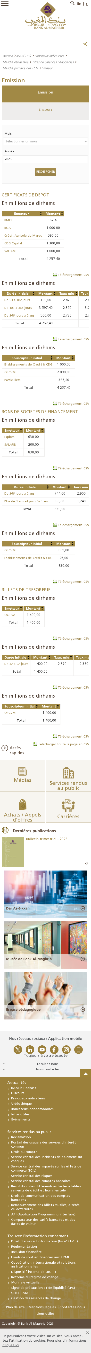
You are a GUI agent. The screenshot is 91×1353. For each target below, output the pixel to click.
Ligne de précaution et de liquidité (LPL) (43, 1288)
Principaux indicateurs (49, 56)
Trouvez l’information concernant (37, 1236)
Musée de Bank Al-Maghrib (29, 959)
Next (87, 863)
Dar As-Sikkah (18, 908)
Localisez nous (47, 1064)
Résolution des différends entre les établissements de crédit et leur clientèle (46, 1188)
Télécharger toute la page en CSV (63, 744)
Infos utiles (20, 1114)
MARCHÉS (23, 56)
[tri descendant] (41, 214)
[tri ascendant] (41, 212)
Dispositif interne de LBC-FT (34, 1272)
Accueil (8, 56)
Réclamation (21, 1137)
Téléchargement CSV (73, 275)
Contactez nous (72, 1307)
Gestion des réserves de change (36, 1298)
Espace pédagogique (23, 1009)
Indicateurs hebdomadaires (32, 1109)
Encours (45, 110)
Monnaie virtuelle (25, 1282)
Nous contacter (47, 1069)
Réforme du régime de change (34, 1277)
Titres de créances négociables (53, 62)
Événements (20, 1119)
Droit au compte (24, 1152)
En (79, 3)
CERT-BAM (19, 1293)
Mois (8, 133)
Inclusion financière (26, 1252)
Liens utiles (45, 1314)
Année (10, 151)
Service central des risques (31, 1176)
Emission (45, 92)
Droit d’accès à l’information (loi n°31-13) (44, 1241)
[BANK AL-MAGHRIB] (45, 15)
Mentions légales (42, 1307)
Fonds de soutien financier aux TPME (40, 1257)
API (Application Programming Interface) (43, 1214)
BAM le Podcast (23, 1088)
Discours (17, 1093)
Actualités (16, 1083)
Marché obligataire (15, 62)
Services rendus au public (29, 1132)
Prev (86, 863)
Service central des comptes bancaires (41, 1181)
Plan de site (15, 1307)
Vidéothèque (21, 1104)
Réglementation (24, 1247)
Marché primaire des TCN (20, 68)
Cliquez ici (10, 1345)
